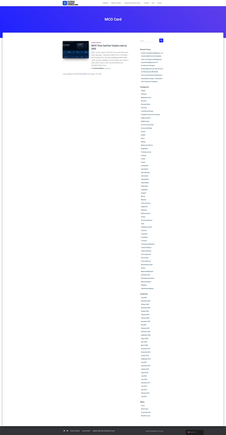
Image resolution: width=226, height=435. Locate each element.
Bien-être (143, 101)
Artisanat (143, 94)
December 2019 (145, 348)
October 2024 (145, 304)
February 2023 (145, 314)
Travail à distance (146, 247)
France (143, 159)
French (143, 162)
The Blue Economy (146, 227)
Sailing (143, 217)
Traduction (144, 234)
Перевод (143, 285)
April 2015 (144, 389)
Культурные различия (147, 278)
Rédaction (144, 210)
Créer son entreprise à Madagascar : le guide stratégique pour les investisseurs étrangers (151, 62)
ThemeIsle (160, 431)
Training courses (116, 3)
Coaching (146, 3)
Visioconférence (146, 261)
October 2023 (145, 311)
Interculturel (144, 176)
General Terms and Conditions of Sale (104, 431)
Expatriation (144, 148)
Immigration (144, 165)
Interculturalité (145, 172)
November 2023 (145, 307)
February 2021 (145, 328)
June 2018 (144, 379)
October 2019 (145, 355)
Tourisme (144, 230)
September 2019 (146, 359)
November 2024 (145, 301)
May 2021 (144, 324)
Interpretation (145, 182)
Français (143, 155)
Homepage (105, 3)
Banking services (96, 42)
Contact (159, 3)
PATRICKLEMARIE (81, 74)
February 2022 (145, 318)
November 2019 (145, 352)
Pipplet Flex (144, 206)
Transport (144, 240)
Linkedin (67, 431)
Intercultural (144, 169)
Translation (144, 237)
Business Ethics (145, 104)
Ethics (143, 138)
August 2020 (144, 338)
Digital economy (146, 118)
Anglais (143, 90)
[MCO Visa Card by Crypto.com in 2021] (76, 49)
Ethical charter (75, 431)
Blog (153, 3)
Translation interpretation (132, 3)
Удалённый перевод (147, 288)
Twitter (64, 431)
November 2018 (145, 365)
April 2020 (144, 342)
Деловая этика (145, 274)
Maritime (143, 199)
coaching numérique (147, 111)
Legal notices (86, 431)
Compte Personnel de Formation (150, 114)
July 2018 (144, 376)
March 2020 (144, 345)
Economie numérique (147, 124)
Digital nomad (145, 121)
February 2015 (145, 393)
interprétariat (145, 179)
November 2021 (145, 321)
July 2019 (144, 362)
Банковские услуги (147, 264)
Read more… (102, 65)
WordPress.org (145, 415)
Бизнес (143, 268)
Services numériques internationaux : (152, 75)
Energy (143, 131)
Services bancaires (146, 220)
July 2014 (144, 396)
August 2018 (144, 372)
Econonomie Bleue (146, 128)
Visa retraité (144, 257)
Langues (143, 193)
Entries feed (144, 409)
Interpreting (144, 186)
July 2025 (144, 297)
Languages (144, 189)
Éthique (143, 141)
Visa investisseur (146, 254)
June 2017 (144, 386)
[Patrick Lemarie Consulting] (70, 3)
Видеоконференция (147, 271)
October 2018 (145, 369)
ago (107, 68)
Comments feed (145, 412)
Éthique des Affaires (147, 145)
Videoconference (146, 251)
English (143, 135)
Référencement (145, 213)
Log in (143, 405)
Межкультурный (146, 281)
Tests (142, 223)
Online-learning (145, 203)
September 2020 (146, 335)
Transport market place (148, 244)
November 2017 (145, 382)
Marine (143, 196)
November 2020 (145, 331)
